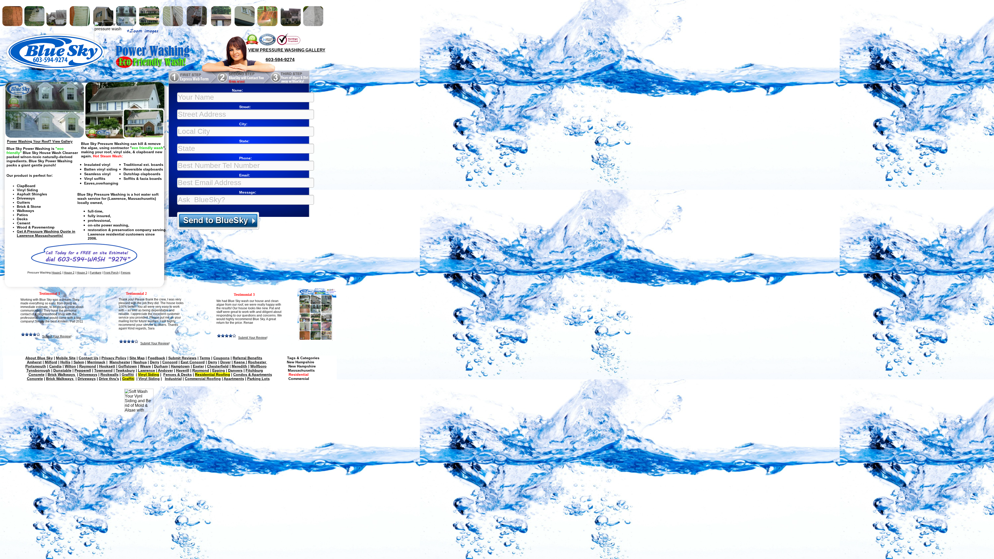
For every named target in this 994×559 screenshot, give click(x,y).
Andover (165, 370)
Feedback (156, 358)
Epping (218, 370)
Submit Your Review (252, 338)
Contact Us (88, 358)
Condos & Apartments (252, 374)
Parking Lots (258, 379)
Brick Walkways (62, 374)
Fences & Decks (177, 374)
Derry (154, 362)
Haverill (182, 370)
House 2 (69, 272)
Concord (170, 362)
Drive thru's (109, 379)
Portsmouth (35, 366)
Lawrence (146, 370)
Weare (145, 366)
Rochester (257, 362)
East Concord (193, 362)
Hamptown (180, 366)
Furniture (95, 272)
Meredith (239, 366)
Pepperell (83, 370)
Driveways (88, 374)
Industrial (173, 379)
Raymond (87, 366)
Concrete (36, 374)
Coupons (221, 358)
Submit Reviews (182, 358)
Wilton (70, 366)
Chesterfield (218, 366)
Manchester (119, 362)
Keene (239, 362)
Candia (55, 366)
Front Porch (111, 272)
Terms (205, 358)
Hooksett (107, 366)
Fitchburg (254, 370)
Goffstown (127, 366)
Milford (51, 362)
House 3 (82, 272)
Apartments (234, 379)
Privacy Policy (113, 358)
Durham (161, 366)
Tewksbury (125, 370)
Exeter (198, 366)
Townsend (103, 370)
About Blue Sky (39, 358)
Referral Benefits (247, 358)
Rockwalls (109, 374)
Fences (125, 272)
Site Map (137, 358)
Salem (79, 362)
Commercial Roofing (203, 379)
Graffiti (128, 374)
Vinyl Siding (149, 379)
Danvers (235, 370)
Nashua (140, 362)
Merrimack (96, 362)
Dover (225, 362)
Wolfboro (258, 366)
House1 (56, 272)
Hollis (65, 362)
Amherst (34, 362)
